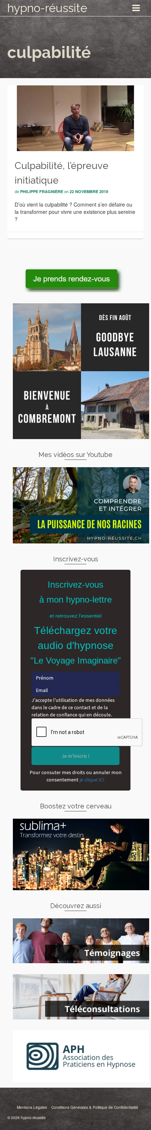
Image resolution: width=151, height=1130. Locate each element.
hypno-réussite (47, 8)
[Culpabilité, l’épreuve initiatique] (75, 117)
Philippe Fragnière (41, 191)
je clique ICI (92, 779)
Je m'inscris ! (75, 756)
